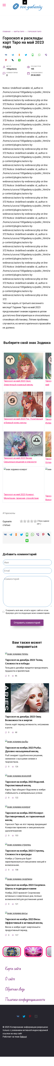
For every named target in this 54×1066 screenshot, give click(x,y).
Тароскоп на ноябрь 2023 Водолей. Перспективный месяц (25, 783)
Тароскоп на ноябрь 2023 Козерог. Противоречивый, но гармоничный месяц (25, 816)
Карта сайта (13, 968)
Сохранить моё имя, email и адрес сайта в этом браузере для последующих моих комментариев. (28, 611)
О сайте (10, 979)
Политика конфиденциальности (25, 999)
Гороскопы (9, 513)
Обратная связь (15, 989)
